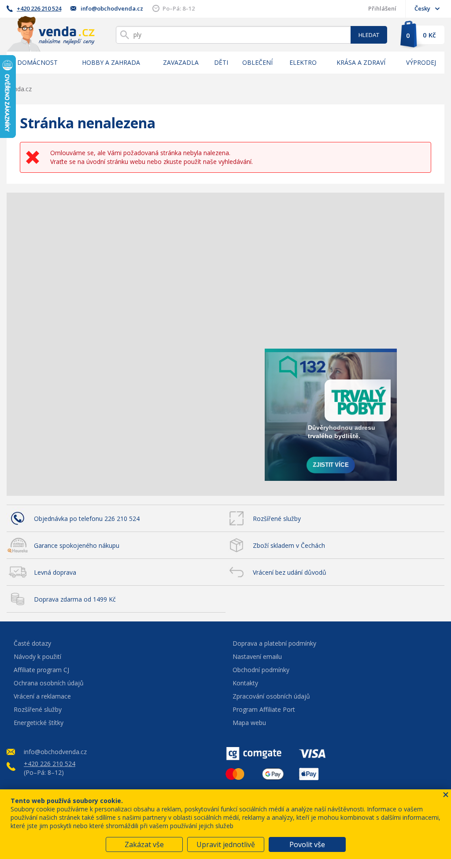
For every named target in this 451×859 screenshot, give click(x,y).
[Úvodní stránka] (51, 34)
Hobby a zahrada (111, 62)
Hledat (369, 35)
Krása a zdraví (360, 62)
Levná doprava (55, 572)
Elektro (303, 62)
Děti (221, 62)
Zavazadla (181, 62)
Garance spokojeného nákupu (76, 545)
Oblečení (257, 62)
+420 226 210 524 (39, 8)
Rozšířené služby (277, 518)
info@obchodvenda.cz (112, 8)
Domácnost (37, 62)
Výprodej (421, 62)
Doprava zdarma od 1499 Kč (75, 599)
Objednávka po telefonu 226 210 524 (87, 518)
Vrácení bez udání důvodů (289, 572)
